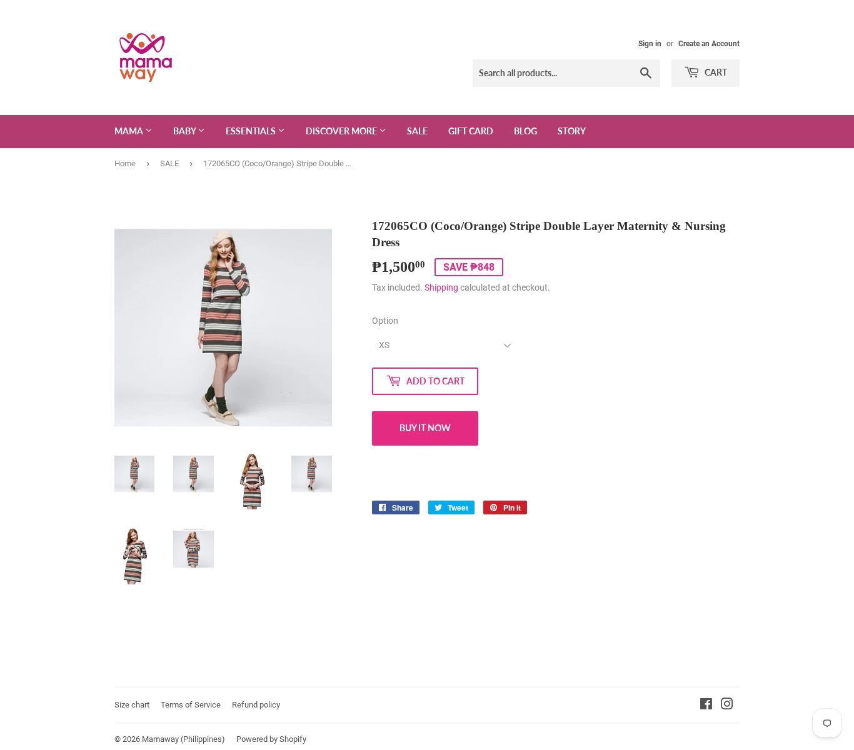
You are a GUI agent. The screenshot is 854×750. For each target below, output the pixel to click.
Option (385, 321)
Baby (185, 131)
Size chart (131, 704)
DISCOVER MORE (342, 131)
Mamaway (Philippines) (183, 739)
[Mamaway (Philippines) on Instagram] (727, 706)
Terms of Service (191, 704)
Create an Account (709, 43)
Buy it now (425, 427)
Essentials (252, 131)
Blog (525, 131)
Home (125, 163)
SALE (417, 131)
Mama (129, 131)
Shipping (441, 287)
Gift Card (470, 131)
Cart (715, 72)
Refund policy (256, 704)
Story (572, 131)
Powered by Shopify (271, 739)
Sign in (649, 43)
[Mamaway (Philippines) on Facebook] (706, 706)
